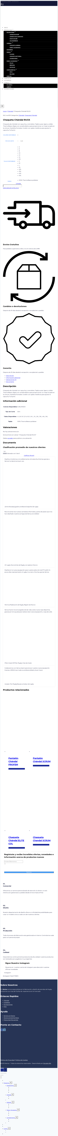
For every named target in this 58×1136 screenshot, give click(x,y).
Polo (5, 1006)
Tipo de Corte (9, 141)
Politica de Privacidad (7, 1060)
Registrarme (29, 872)
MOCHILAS (12, 67)
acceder (10, 438)
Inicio (6, 27)
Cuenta (5, 1128)
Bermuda (12, 65)
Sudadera (7, 1002)
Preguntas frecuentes (11, 1020)
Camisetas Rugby (14, 34)
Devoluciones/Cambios (11, 1018)
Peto (11, 71)
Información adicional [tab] (13, 377)
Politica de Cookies (21, 1060)
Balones (12, 74)
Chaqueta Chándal (15, 45)
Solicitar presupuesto (15, 769)
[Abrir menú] (2, 106)
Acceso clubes (9, 89)
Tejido (9, 181)
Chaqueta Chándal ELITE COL (16, 840)
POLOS (11, 63)
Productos (6, 1083)
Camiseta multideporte (16, 36)
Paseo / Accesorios (15, 47)
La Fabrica (7, 80)
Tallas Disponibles (9, 161)
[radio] (28, 135)
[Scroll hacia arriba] (2, 1069)
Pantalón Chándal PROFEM (13, 761)
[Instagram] (3, 5)
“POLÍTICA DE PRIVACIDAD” (20, 869)
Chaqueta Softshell (15, 56)
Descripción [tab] (10, 375)
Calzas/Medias (14, 40)
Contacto (7, 78)
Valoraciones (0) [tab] (11, 379)
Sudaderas (10, 49)
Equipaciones (8, 1004)
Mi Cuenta (9, 84)
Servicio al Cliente (9, 1016)
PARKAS (9, 1102)
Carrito (9, 86)
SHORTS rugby (13, 38)
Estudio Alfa (47, 1063)
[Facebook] (1, 5)
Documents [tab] (10, 382)
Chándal (10, 111)
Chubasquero (14, 58)
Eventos (9, 76)
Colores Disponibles (9, 135)
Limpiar (18, 183)
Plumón (12, 54)
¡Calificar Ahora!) (29, 455)
